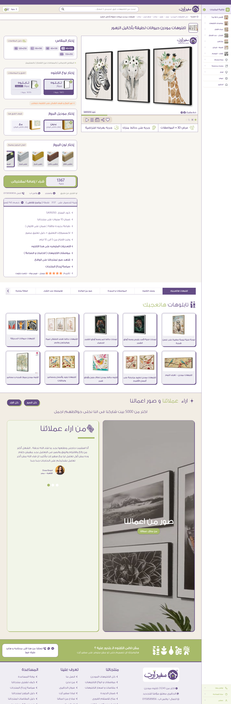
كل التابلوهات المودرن (179, 17)
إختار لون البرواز (63, 145)
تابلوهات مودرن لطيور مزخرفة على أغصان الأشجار (139, 379)
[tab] (179, 291)
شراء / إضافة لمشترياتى (27, 181)
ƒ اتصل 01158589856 (14, 193)
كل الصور (32, 402)
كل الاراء (14, 402)
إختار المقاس (64, 40)
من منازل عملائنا (148, 531)
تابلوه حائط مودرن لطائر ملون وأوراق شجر (101, 379)
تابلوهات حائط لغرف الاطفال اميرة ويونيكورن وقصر (62, 341)
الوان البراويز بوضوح (16, 145)
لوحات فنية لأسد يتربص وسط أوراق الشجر (139, 341)
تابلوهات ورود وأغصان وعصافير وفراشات (61, 379)
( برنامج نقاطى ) (54, 202)
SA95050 (87, 112)
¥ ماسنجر (50, 193)
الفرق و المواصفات (16, 73)
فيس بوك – (32, 273)
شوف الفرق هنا (15, 114)
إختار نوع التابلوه (62, 73)
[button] (57, 485)
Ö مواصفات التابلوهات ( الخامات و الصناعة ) (48, 253)
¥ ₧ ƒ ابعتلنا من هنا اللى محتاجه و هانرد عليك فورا (30, 650)
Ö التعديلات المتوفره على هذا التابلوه (52, 246)
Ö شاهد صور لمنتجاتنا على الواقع (54, 259)
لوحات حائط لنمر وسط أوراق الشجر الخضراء (101, 341)
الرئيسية (193, 17)
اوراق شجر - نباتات (144, 17)
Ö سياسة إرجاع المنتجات (59, 266)
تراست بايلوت (21, 273)
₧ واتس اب (34, 193)
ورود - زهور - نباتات (161, 17)
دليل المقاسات (17, 41)
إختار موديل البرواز (61, 113)
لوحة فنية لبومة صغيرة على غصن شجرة (178, 341)
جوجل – (41, 273)
